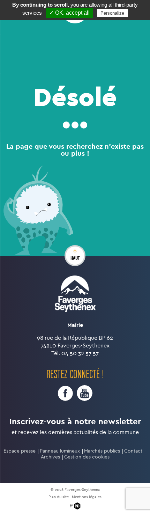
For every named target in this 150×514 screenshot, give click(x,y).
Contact (133, 451)
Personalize (112, 13)
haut (75, 258)
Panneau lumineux (60, 451)
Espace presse (19, 451)
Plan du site (58, 497)
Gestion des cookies (87, 457)
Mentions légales (87, 497)
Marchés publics (102, 451)
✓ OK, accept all (69, 13)
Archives (50, 457)
